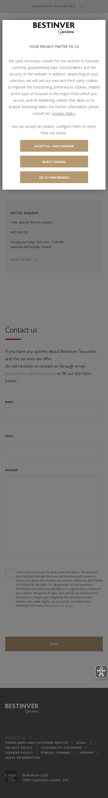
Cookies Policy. (63, 113)
